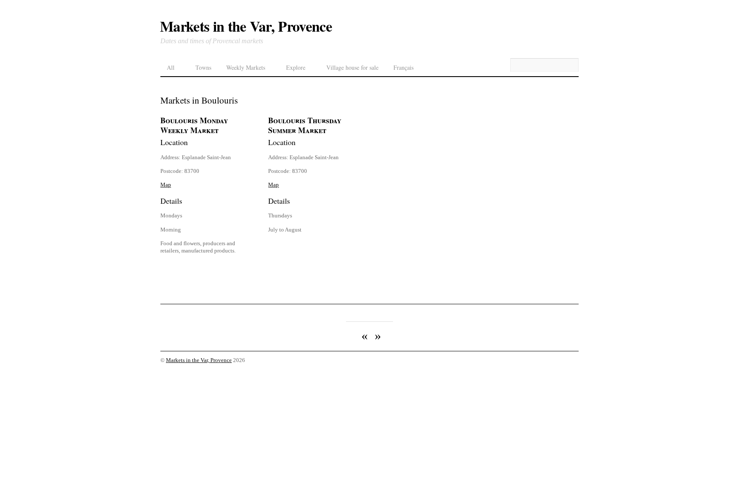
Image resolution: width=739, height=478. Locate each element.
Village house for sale (352, 67)
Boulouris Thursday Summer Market (304, 125)
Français (403, 67)
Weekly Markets (245, 67)
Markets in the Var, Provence (199, 360)
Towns (203, 67)
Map (165, 184)
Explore (295, 67)
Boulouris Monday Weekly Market (194, 125)
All (170, 67)
